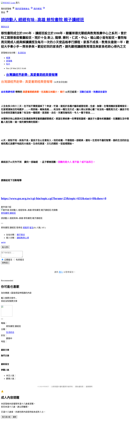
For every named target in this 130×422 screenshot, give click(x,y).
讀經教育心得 (23, 238)
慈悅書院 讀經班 (8, 213)
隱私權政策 (79, 387)
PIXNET (46, 387)
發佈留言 (5, 263)
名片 (8, 64)
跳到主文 (5, 27)
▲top (3, 242)
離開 (14, 417)
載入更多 (5, 247)
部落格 (9, 61)
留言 (31, 228)
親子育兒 (21, 235)
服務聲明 (89, 387)
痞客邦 (26, 228)
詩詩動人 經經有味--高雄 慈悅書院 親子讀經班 (42, 19)
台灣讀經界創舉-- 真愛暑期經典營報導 (32, 74)
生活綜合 (22, 53)
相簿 (8, 58)
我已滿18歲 (6, 417)
